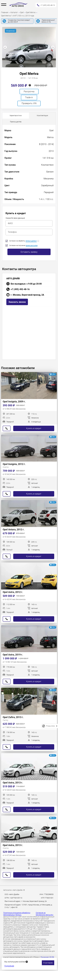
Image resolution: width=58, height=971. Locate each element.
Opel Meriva (31, 12)
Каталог (14, 12)
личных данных (31, 241)
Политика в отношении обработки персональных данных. (16, 914)
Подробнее (9, 966)
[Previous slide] (5, 47)
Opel (22, 12)
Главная (5, 12)
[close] (56, 726)
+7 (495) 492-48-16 (20, 289)
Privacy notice (50, 726)
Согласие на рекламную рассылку (44, 914)
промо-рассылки (31, 245)
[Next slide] (52, 47)
